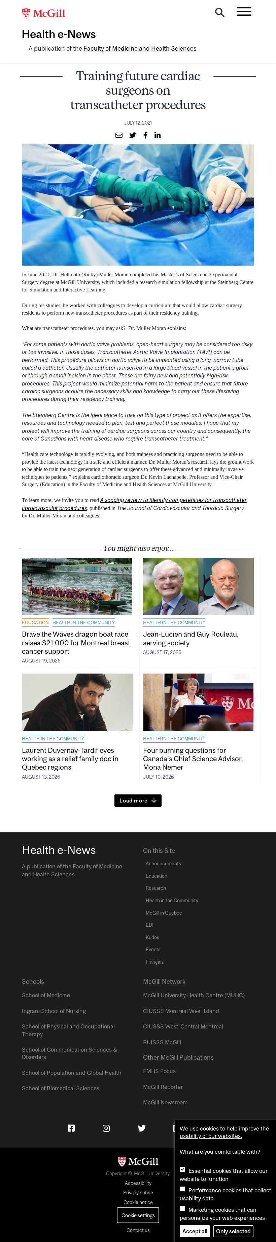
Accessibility (138, 1183)
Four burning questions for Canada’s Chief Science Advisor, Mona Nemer (193, 758)
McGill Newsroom (165, 1102)
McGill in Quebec (164, 913)
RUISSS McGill (162, 1042)
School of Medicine (46, 995)
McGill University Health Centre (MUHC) (194, 995)
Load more (133, 800)
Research (156, 888)
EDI (149, 925)
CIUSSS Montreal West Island (181, 1011)
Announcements (163, 863)
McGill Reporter (163, 1087)
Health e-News (59, 34)
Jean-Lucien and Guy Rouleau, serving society (191, 638)
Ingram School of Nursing (54, 1011)
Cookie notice (138, 1202)
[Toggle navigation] (244, 11)
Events (153, 949)
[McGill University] (47, 13)
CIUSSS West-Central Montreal (183, 1026)
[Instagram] (106, 1128)
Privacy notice (138, 1192)
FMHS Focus (159, 1071)
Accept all (194, 1231)
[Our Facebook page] (71, 1128)
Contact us (138, 1230)
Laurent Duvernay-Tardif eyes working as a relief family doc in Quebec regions (70, 758)
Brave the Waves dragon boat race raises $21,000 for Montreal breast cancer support (76, 642)
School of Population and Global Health (72, 1072)
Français (155, 962)
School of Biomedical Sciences (60, 1088)
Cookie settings (138, 1215)
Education (35, 622)
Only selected (233, 1231)
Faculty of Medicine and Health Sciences (140, 48)
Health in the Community (84, 622)
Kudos (152, 937)
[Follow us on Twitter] (142, 1128)
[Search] (219, 14)
